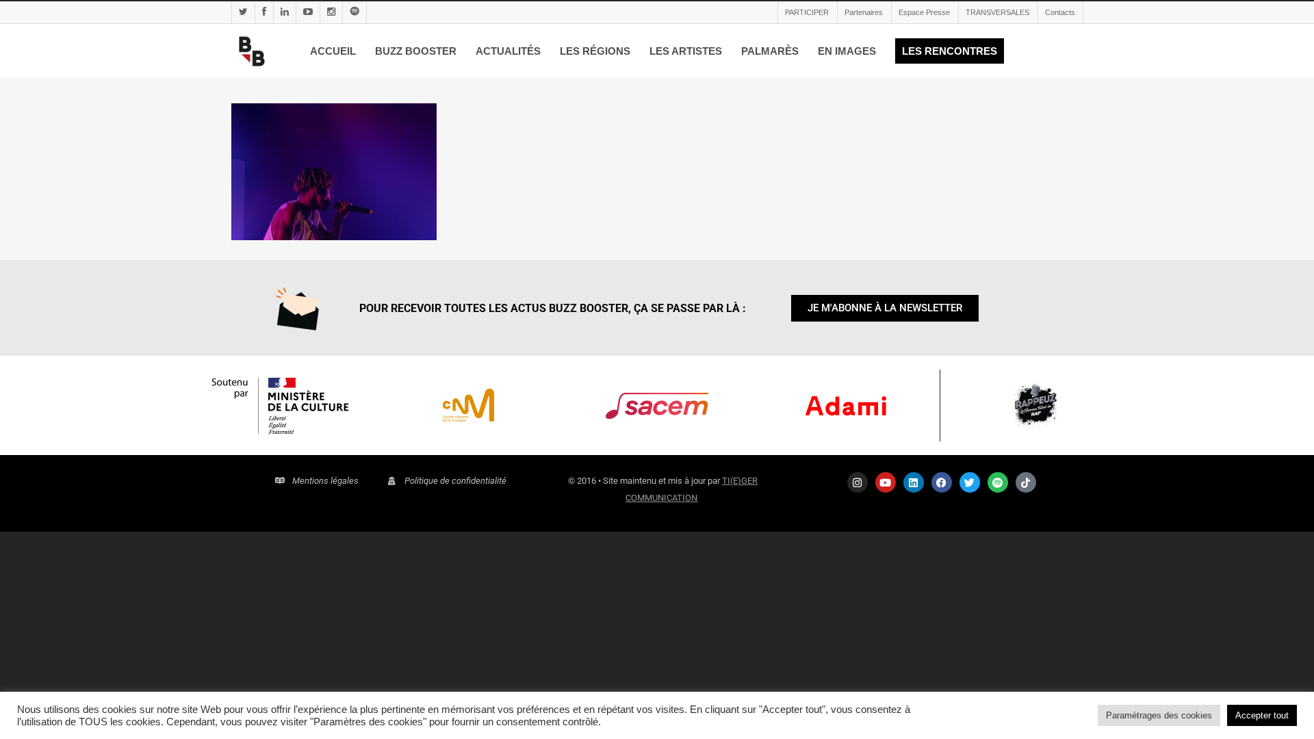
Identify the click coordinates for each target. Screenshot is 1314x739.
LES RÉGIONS (595, 51)
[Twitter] (969, 482)
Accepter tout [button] (1262, 715)
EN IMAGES (847, 51)
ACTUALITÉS (508, 51)
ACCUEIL (333, 51)
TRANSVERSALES (997, 12)
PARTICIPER (807, 12)
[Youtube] (885, 482)
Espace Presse (924, 12)
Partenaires (864, 12)
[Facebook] (941, 482)
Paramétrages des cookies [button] (1159, 715)
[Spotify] (998, 482)
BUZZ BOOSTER (415, 51)
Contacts (1060, 12)
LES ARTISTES (685, 51)
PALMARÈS (770, 51)
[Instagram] (857, 482)
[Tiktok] (1026, 482)
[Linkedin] (913, 482)
